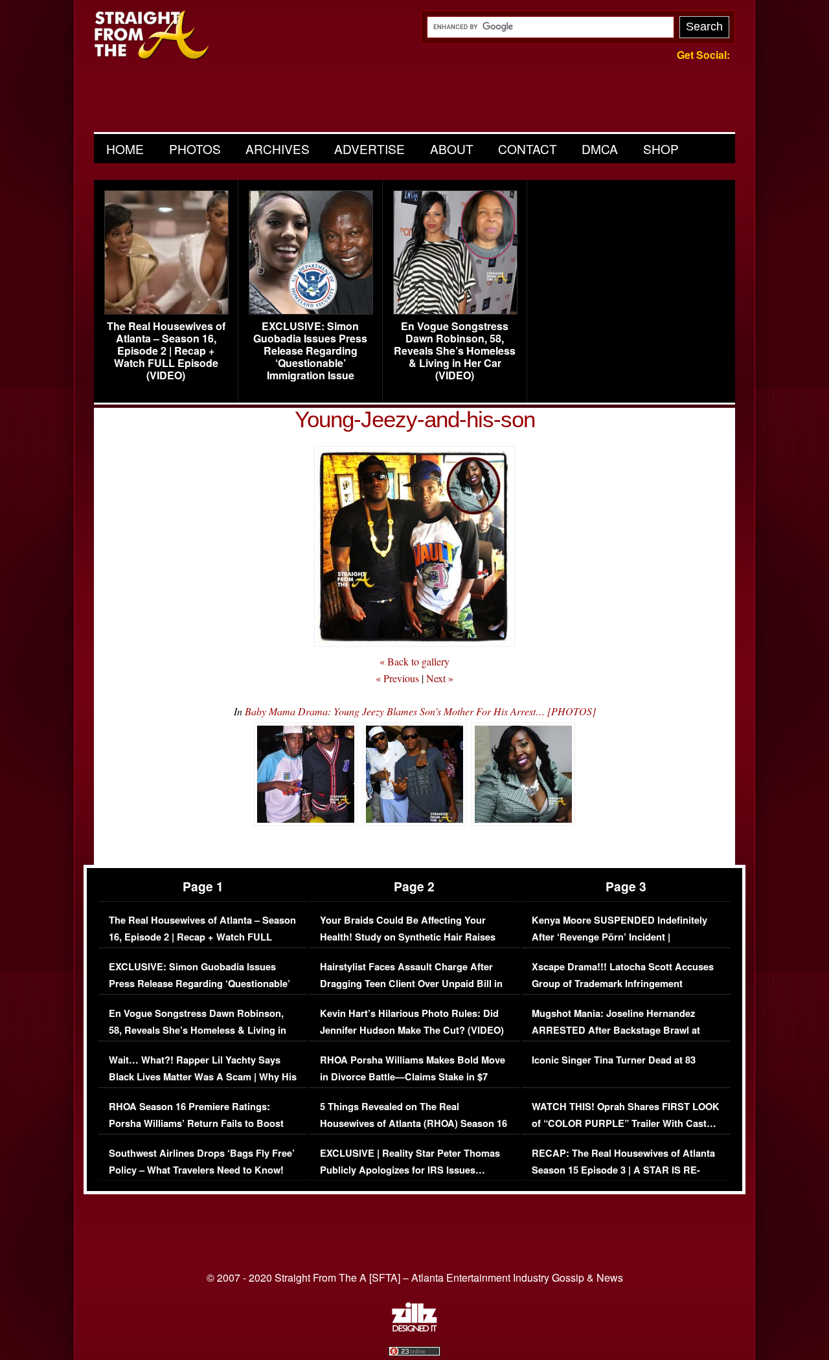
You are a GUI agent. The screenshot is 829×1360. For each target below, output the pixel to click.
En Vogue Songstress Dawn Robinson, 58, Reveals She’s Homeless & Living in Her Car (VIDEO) (455, 351)
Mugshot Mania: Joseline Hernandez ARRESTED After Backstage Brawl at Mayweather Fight (616, 1030)
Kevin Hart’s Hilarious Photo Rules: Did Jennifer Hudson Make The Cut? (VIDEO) (412, 1022)
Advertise (369, 148)
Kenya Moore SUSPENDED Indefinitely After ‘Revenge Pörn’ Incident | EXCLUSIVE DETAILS (619, 936)
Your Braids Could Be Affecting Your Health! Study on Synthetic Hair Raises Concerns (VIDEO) (407, 936)
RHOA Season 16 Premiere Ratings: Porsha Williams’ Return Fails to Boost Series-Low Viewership (196, 1123)
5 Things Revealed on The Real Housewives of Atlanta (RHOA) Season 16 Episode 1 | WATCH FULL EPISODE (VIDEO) (413, 1131)
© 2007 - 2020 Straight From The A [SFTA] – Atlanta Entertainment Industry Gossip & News (415, 1277)
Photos (195, 148)
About (451, 148)
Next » (439, 678)
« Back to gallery (414, 661)
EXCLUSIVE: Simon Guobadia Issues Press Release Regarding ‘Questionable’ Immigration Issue (310, 351)
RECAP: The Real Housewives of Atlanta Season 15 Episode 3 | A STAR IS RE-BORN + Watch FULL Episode (623, 1169)
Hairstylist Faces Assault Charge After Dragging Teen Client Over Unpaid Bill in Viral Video (411, 983)
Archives (277, 148)
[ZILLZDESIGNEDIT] (414, 1328)
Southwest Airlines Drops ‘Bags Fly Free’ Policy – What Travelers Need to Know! (202, 1161)
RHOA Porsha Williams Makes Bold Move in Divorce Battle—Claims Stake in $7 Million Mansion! (412, 1076)
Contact (527, 148)
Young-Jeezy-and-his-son (415, 419)
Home (125, 148)
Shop (661, 148)
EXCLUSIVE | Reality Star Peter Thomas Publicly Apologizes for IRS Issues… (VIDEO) (410, 1169)
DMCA (600, 148)
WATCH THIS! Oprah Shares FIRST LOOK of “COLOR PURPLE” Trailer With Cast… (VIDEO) (626, 1123)
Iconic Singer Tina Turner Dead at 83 (614, 1060)
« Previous (397, 678)
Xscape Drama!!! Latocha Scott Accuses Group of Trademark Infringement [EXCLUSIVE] (623, 983)
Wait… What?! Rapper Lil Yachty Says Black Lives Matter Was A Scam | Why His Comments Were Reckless (203, 1076)
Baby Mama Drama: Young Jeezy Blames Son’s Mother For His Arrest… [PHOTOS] (420, 711)
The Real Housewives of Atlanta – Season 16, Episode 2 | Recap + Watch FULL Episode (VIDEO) (166, 351)
